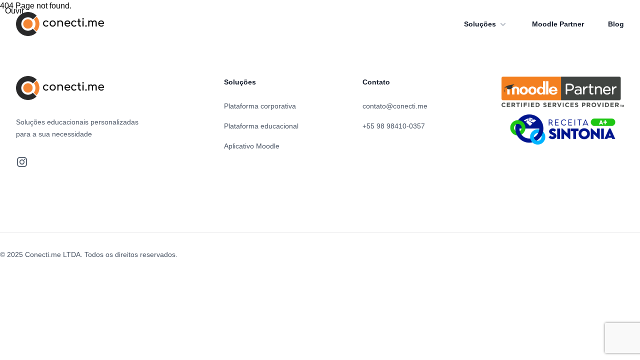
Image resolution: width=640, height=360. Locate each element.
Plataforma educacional (261, 126)
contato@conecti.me (395, 106)
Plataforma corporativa (260, 106)
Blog (616, 24)
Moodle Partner (558, 24)
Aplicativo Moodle (252, 146)
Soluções (480, 24)
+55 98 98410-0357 (393, 126)
